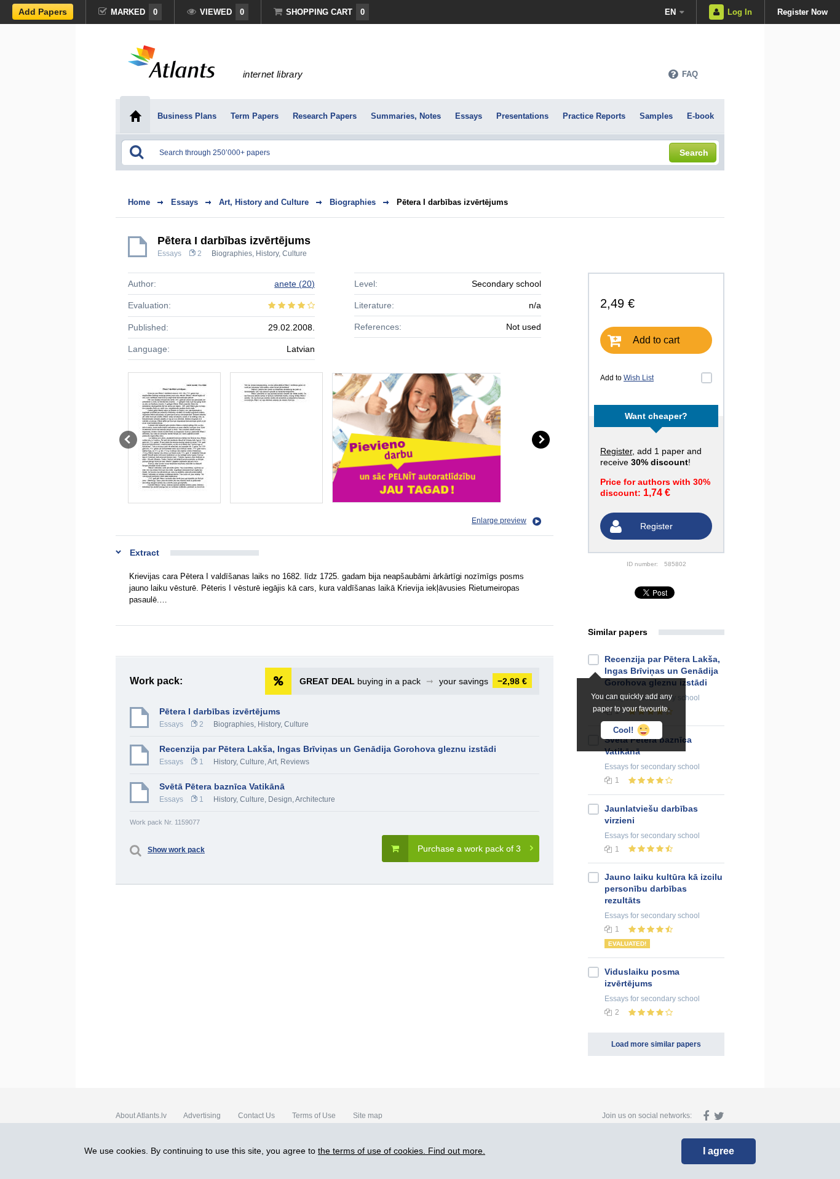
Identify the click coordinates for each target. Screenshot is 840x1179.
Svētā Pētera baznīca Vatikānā (222, 786)
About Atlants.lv (141, 1115)
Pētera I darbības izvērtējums (452, 202)
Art (272, 761)
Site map (367, 1115)
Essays (169, 253)
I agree (718, 1151)
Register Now (802, 12)
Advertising (202, 1115)
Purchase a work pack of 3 (469, 848)
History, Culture (281, 253)
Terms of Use (314, 1115)
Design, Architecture (301, 799)
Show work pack (176, 849)
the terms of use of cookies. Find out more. (401, 1151)
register (616, 451)
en (670, 12)
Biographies (232, 253)
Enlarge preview (499, 520)
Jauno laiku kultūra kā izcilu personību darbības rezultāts (663, 888)
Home (139, 202)
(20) (294, 284)
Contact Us (256, 1115)
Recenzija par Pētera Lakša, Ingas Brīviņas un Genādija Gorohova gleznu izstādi (327, 749)
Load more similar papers (656, 1044)
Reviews (294, 761)
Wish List (639, 378)
